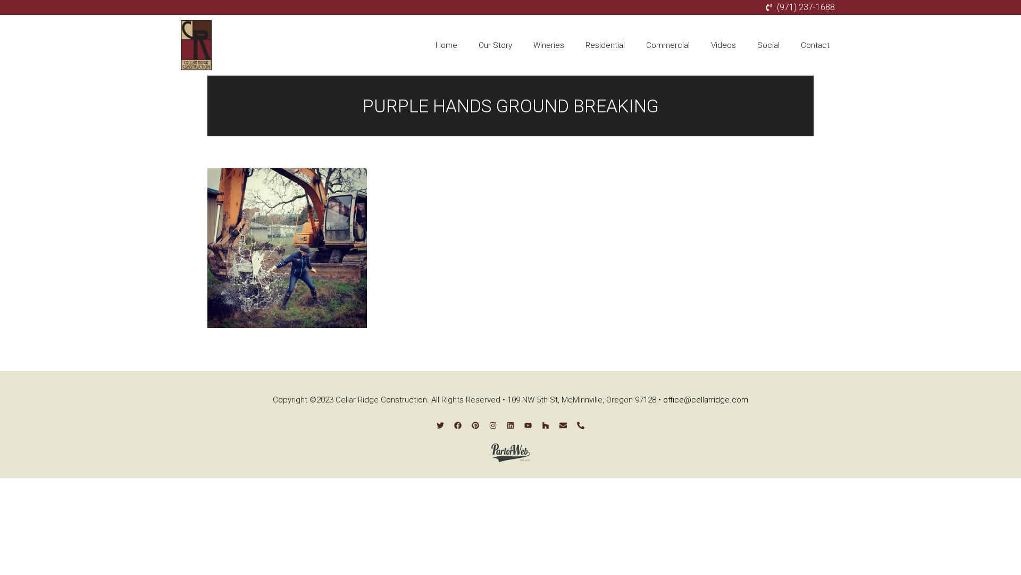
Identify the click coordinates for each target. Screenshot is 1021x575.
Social (768, 45)
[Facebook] (457, 425)
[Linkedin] (510, 425)
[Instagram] (493, 425)
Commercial (668, 45)
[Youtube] (528, 425)
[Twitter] (440, 425)
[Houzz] (545, 425)
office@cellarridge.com (705, 400)
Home (446, 45)
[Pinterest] (475, 425)
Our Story (495, 45)
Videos (723, 45)
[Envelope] (563, 425)
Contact (815, 45)
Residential (605, 45)
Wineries (548, 45)
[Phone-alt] (580, 425)
